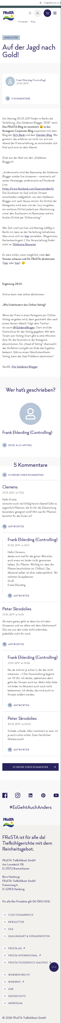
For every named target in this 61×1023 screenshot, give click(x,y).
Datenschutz (17, 996)
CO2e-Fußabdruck (20, 914)
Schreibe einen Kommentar (26, 474)
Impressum (15, 1003)
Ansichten (11, 37)
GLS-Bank (19, 135)
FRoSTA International (23, 955)
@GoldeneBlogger (24, 327)
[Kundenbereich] (37, 13)
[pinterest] (43, 795)
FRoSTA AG (15, 948)
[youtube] (56, 795)
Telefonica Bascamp (24, 244)
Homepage (23, 21)
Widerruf (14, 981)
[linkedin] (30, 795)
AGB (10, 988)
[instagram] (17, 795)
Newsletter (16, 921)
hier (27, 236)
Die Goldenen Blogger (25, 366)
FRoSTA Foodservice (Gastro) (28, 962)
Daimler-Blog (44, 135)
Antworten (16, 526)
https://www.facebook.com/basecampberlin (28, 188)
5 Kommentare (20, 98)
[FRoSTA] (8, 15)
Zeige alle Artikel (20, 445)
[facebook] (4, 795)
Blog (33, 21)
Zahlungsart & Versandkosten (29, 936)
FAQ (10, 929)
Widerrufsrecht (19, 974)
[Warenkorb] (47, 13)
